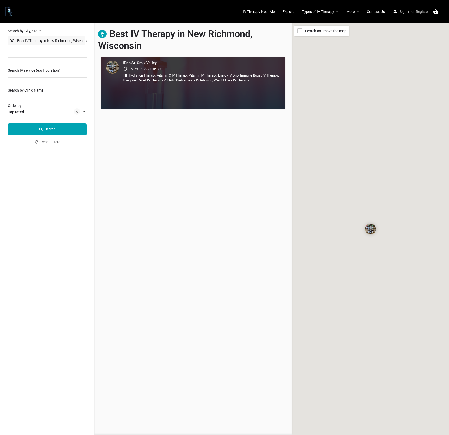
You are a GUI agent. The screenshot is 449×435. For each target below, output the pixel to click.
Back (51, 156)
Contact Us (376, 12)
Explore (288, 12)
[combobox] (47, 44)
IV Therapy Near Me (259, 12)
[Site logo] (9, 11)
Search (50, 129)
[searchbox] (28, 51)
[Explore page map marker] (370, 229)
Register (422, 12)
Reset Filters (50, 142)
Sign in (405, 12)
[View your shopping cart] (436, 12)
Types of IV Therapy (318, 12)
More (350, 12)
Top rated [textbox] (16, 112)
